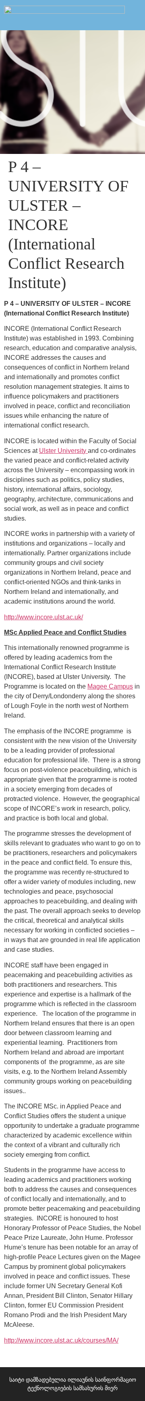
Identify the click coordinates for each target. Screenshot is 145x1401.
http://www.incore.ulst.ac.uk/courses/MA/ (61, 1340)
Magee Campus (110, 686)
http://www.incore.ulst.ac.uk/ (43, 617)
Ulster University (63, 450)
